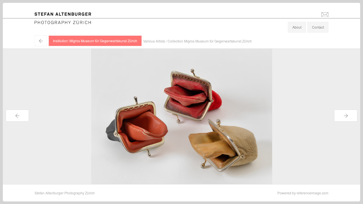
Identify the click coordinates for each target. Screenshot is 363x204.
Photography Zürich (50, 21)
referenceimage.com (312, 192)
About (296, 27)
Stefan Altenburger (67, 15)
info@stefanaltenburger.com (324, 14)
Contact (318, 27)
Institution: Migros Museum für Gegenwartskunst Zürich (95, 40)
